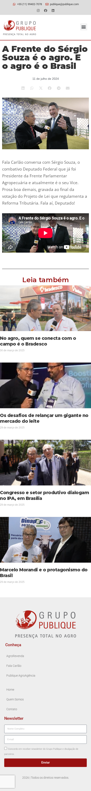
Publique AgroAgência (20, 675)
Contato (11, 709)
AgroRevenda (15, 656)
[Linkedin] (53, 10)
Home (10, 689)
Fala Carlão (13, 666)
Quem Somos (15, 699)
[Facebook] (45, 10)
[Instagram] (38, 10)
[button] (83, 26)
